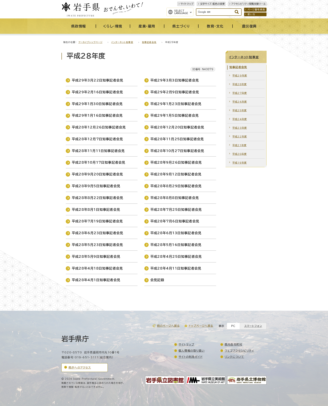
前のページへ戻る (168, 325)
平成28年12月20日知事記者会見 (177, 127)
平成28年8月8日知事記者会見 (174, 197)
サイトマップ (187, 4)
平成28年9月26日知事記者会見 (176, 162)
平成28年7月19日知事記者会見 (97, 221)
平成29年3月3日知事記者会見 (174, 80)
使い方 (251, 14)
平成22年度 (239, 136)
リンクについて (234, 356)
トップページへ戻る (201, 325)
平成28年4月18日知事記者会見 (97, 268)
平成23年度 (239, 128)
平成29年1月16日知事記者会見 (97, 115)
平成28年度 (239, 84)
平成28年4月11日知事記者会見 (175, 268)
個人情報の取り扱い (192, 350)
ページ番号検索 (256, 9)
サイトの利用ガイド (191, 356)
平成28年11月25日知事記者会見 (177, 139)
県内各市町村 (233, 344)
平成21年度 (239, 145)
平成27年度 (239, 93)
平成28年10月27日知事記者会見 (177, 150)
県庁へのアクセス (80, 367)
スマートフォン (253, 326)
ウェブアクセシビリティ (239, 350)
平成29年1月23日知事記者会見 (175, 103)
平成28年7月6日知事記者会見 (174, 221)
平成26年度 (239, 101)
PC (233, 326)
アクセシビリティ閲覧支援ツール (248, 4)
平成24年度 (239, 119)
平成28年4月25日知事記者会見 (176, 256)
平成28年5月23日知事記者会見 (97, 244)
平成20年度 (239, 154)
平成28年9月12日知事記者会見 (175, 174)
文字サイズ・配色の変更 (212, 4)
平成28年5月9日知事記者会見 (96, 256)
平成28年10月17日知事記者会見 (98, 162)
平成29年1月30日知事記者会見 (97, 103)
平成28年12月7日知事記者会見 (97, 139)
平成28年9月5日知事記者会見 (96, 186)
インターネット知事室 (122, 42)
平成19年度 (239, 162)
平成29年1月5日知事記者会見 (174, 115)
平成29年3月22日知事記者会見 (97, 80)
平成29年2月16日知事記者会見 (97, 92)
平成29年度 (239, 75)
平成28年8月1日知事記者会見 (96, 209)
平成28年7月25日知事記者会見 (176, 209)
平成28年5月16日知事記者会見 (175, 244)
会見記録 (157, 279)
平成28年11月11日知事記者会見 (98, 150)
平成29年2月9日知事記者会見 (174, 92)
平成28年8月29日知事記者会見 (176, 186)
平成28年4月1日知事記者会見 (96, 279)
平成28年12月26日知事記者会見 (99, 127)
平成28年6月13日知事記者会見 (175, 233)
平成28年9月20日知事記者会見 (97, 174)
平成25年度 (239, 110)
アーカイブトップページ (90, 42)
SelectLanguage (181, 12)
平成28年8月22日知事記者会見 (97, 197)
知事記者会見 (149, 42)
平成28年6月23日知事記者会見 (97, 233)
